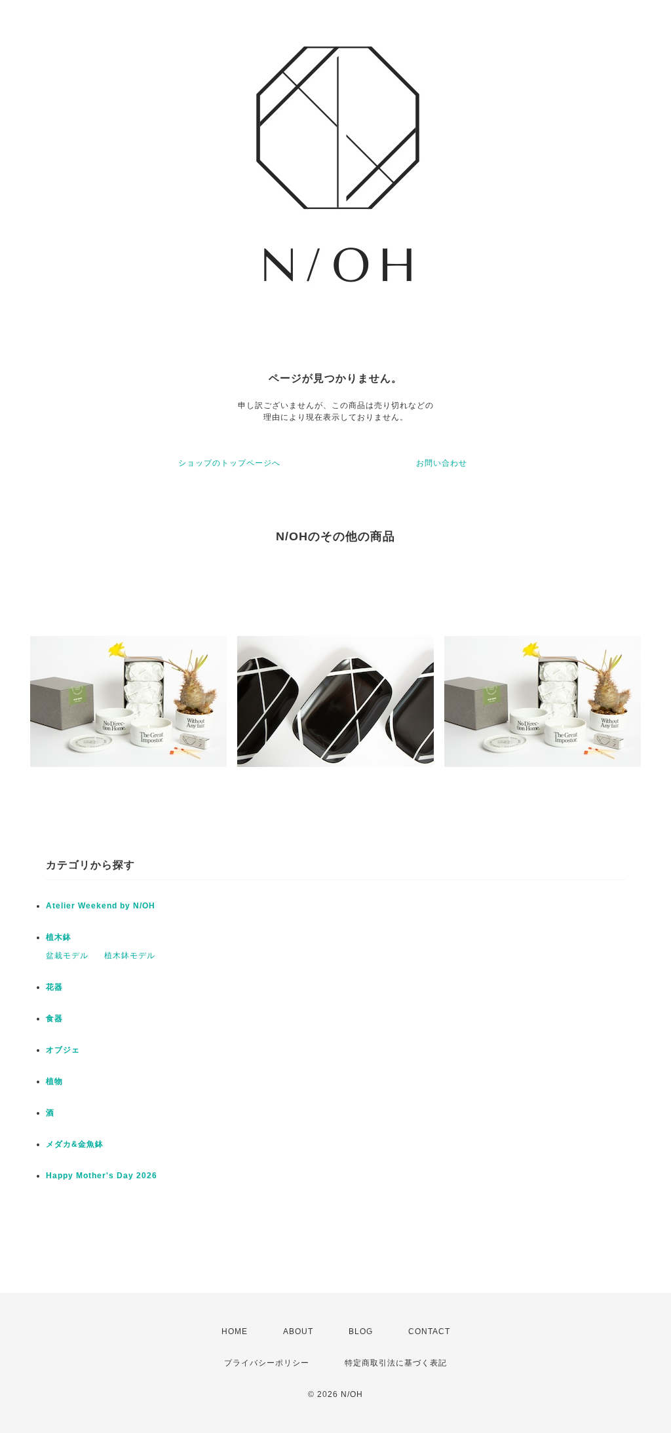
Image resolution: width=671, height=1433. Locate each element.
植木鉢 (58, 937)
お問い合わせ (441, 463)
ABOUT (298, 1331)
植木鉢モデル (129, 955)
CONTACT (429, 1331)
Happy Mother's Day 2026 (101, 1175)
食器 (54, 1018)
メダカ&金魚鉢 (75, 1144)
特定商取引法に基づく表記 (396, 1363)
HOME (234, 1331)
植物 (54, 1081)
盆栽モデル (67, 955)
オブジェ (63, 1049)
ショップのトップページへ (229, 463)
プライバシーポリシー (266, 1363)
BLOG (361, 1331)
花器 (54, 987)
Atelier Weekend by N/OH (100, 905)
